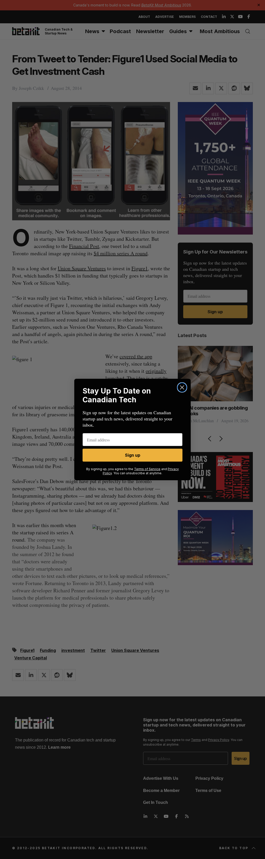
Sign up (132, 455)
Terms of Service (147, 469)
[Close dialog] (182, 387)
